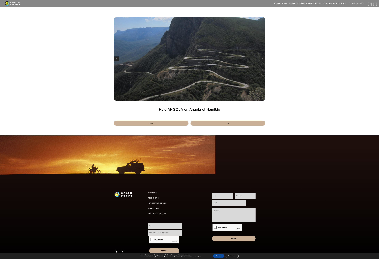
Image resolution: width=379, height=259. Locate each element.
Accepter (218, 256)
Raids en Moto (297, 4)
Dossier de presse (153, 208)
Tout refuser (232, 256)
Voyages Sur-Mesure (334, 4)
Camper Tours (314, 4)
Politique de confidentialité (157, 203)
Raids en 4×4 (280, 4)
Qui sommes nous (153, 193)
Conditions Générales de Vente (157, 214)
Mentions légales (153, 198)
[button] (116, 58)
